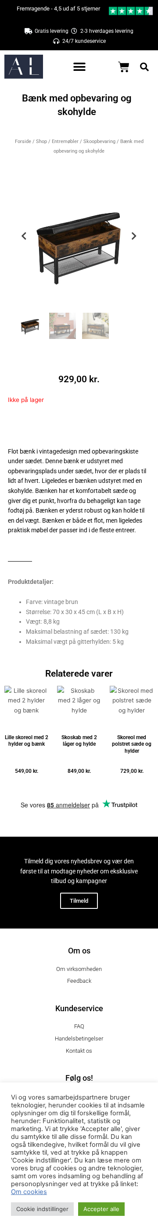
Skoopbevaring (99, 141)
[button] (80, 67)
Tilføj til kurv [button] (26, 783)
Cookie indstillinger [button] (42, 1208)
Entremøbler (65, 141)
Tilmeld (79, 900)
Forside (23, 141)
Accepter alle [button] (101, 1208)
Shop (41, 141)
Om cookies (29, 1192)
